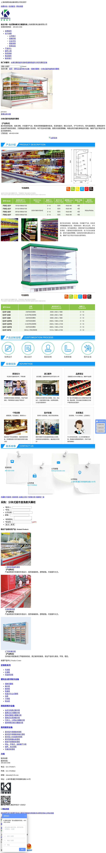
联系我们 (8, 58)
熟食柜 (8, 497)
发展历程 (12, 38)
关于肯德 (8, 33)
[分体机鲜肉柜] (16, 607)
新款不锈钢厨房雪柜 (12, 742)
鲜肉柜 (7, 689)
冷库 (3, 754)
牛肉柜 (7, 670)
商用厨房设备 (7, 727)
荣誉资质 (12, 43)
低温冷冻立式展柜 (11, 694)
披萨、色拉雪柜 (11, 747)
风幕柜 (3, 497)
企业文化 (12, 41)
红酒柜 (7, 672)
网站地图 (19, 6)
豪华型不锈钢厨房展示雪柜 (15, 734)
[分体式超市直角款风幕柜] (27, 108)
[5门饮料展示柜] (16, 649)
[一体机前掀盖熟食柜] (16, 565)
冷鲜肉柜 (15, 497)
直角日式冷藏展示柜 (12, 713)
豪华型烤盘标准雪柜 (12, 739)
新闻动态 (12, 46)
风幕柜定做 (43, 62)
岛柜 (6, 696)
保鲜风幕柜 (35, 69)
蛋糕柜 (29, 62)
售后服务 (8, 56)
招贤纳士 (44, 813)
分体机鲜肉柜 (10, 609)
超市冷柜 (35, 62)
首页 (10, 69)
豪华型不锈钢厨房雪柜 (13, 732)
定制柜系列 (6, 665)
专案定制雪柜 (10, 749)
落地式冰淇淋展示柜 (12, 718)
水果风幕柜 (15, 62)
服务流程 (24, 813)
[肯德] (6, 20)
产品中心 (8, 48)
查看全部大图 (6, 114)
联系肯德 (37, 813)
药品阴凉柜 (9, 675)
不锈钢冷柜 (31, 497)
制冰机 (7, 701)
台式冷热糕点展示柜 (12, 710)
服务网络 (30, 813)
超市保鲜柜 (23, 62)
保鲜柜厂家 (40, 497)
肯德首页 (8, 31)
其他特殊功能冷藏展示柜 (14, 723)
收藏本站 (4, 6)
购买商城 (8, 53)
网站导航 (5, 809)
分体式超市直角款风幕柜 (50, 69)
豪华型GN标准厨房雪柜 (13, 737)
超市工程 (8, 51)
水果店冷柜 (23, 497)
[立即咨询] (53, 138)
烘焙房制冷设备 (8, 706)
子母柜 (7, 699)
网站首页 (4, 813)
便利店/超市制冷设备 (21, 69)
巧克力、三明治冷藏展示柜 (15, 720)
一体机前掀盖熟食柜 (12, 567)
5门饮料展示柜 (10, 651)
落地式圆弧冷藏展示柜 (13, 715)
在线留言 (12, 6)
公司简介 (12, 36)
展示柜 (7, 686)
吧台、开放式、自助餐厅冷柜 (15, 744)
